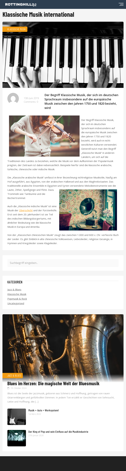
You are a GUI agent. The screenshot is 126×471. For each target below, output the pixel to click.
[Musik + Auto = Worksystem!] (16, 424)
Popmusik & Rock (17, 298)
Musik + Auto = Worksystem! (43, 410)
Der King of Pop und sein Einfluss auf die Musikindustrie (58, 431)
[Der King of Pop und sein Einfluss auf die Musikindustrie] (16, 445)
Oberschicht (26, 210)
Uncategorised (15, 303)
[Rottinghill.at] (19, 6)
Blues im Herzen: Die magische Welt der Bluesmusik (53, 383)
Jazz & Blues (14, 289)
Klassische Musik (16, 294)
